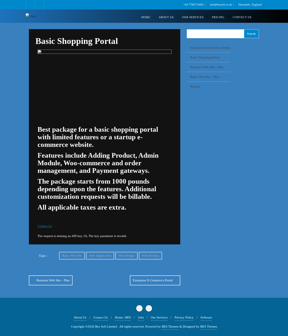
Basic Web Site (72, 255)
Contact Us (100, 317)
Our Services (159, 317)
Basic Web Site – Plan (204, 77)
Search (251, 33)
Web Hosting (150, 255)
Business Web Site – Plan (53, 280)
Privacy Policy (184, 317)
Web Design (126, 255)
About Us (80, 317)
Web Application (100, 255)
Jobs (141, 317)
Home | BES (123, 317)
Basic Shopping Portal (204, 57)
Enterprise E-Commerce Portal (153, 280)
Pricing (195, 86)
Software (206, 317)
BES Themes (170, 326)
